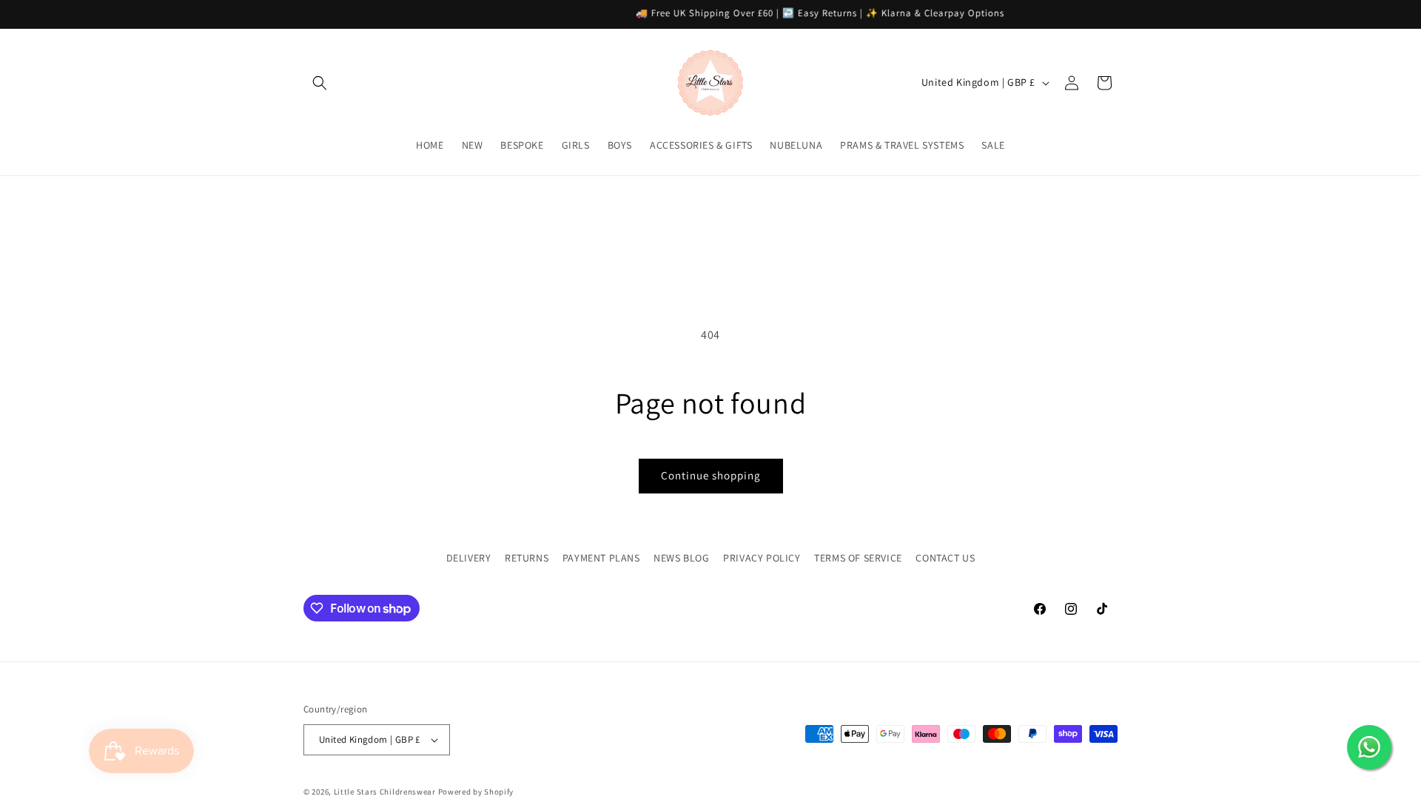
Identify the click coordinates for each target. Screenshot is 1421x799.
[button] (319, 83)
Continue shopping (711, 475)
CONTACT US (945, 557)
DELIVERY (468, 557)
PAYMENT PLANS (601, 557)
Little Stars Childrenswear (385, 791)
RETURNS (526, 557)
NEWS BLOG (681, 557)
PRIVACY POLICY (761, 557)
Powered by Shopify (476, 791)
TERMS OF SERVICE (858, 557)
